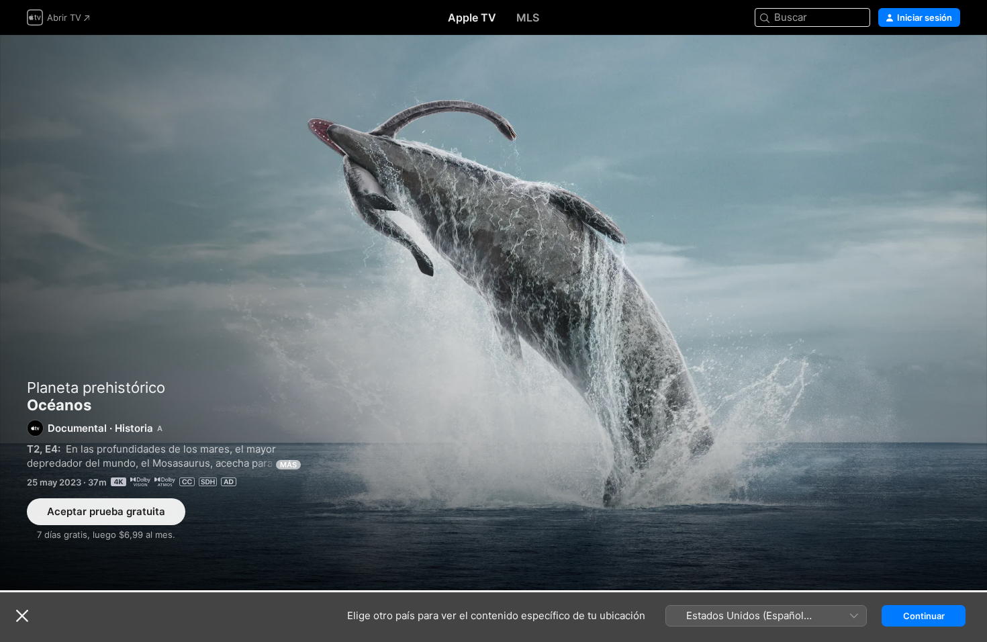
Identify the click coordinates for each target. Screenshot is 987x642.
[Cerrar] (22, 616)
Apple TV (472, 17)
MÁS (288, 464)
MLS (527, 17)
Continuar (924, 615)
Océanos (493, 312)
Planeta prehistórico (96, 387)
